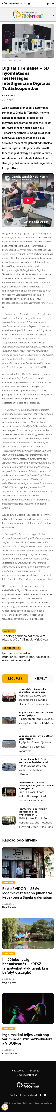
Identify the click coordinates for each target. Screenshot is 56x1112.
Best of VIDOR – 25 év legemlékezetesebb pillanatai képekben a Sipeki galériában (27, 893)
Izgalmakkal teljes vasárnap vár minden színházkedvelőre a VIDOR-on (27, 1039)
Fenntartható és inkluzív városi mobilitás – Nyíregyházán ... (33, 811)
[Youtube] (29, 4)
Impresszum (34, 1070)
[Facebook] (25, 4)
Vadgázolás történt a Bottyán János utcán (36, 737)
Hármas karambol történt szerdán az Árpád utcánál (33, 760)
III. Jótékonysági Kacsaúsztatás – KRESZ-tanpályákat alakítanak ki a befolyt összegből (25, 966)
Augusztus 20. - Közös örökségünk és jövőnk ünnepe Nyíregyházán (36, 785)
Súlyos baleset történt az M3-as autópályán (36, 714)
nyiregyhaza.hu (9, 1053)
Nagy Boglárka (9, 907)
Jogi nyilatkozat (27, 1075)
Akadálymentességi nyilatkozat (23, 1095)
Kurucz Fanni (8, 95)
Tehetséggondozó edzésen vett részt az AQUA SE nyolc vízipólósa (25, 637)
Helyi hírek (8, 882)
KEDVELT (41, 678)
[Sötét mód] (53, 3)
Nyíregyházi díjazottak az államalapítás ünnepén (33, 690)
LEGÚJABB (15, 678)
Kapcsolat (18, 1070)
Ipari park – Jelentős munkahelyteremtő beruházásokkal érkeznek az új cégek (26, 656)
